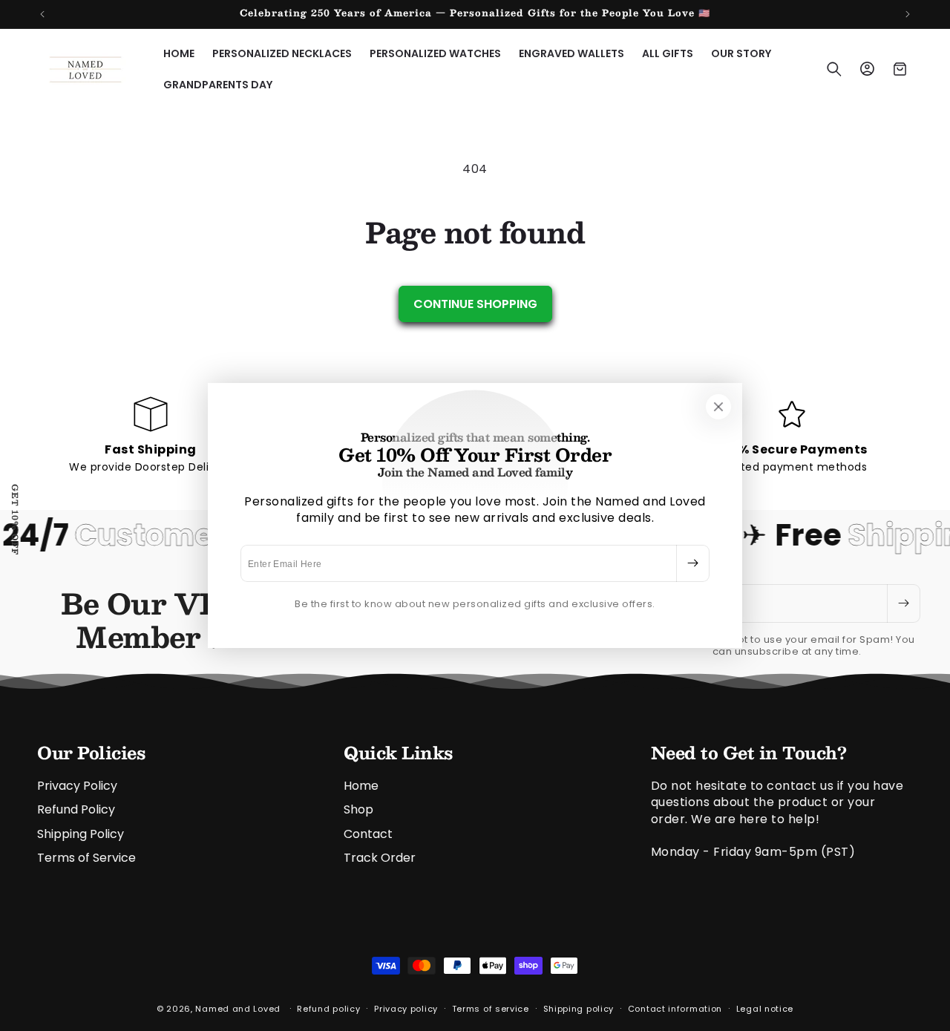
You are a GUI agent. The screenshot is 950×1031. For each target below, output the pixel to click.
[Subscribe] (692, 563)
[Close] (718, 406)
